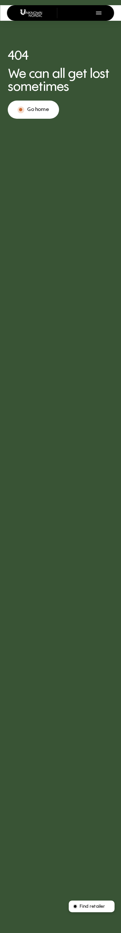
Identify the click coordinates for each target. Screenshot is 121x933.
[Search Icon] (68, 13)
